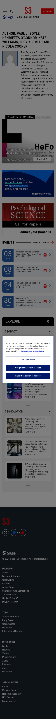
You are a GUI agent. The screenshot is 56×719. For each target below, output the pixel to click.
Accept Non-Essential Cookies (28, 368)
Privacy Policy (27, 351)
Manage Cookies (28, 360)
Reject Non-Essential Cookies (28, 376)
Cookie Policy (38, 351)
